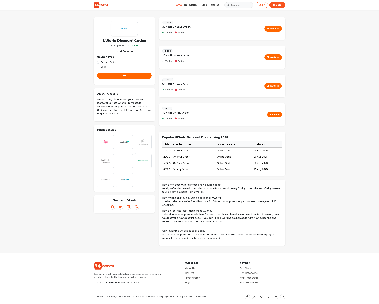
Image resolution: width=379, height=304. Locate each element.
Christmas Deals (249, 277)
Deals (103, 66)
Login (262, 5)
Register (277, 5)
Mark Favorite (124, 51)
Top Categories (249, 273)
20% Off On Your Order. (176, 55)
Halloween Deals (249, 282)
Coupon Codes (108, 62)
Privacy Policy (192, 277)
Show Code (273, 28)
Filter (124, 75)
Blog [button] (204, 5)
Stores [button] (215, 5)
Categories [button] (191, 5)
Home (178, 5)
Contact (189, 273)
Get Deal (275, 114)
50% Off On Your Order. (176, 84)
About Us (190, 268)
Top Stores (246, 268)
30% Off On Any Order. (176, 112)
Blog (187, 282)
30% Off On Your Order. (176, 27)
